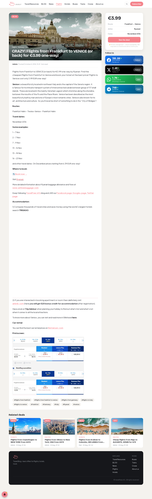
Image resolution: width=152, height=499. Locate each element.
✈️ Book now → (19, 174)
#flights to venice (20, 404)
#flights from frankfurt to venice (45, 400)
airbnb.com (18, 303)
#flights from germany (70, 400)
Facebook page (64, 193)
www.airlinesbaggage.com (25, 188)
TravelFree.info (33, 193)
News (51, 4)
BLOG (43, 4)
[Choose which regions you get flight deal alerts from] (4, 494)
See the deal (124, 40)
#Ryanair (66, 404)
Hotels (67, 4)
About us (99, 4)
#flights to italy (87, 400)
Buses (75, 4)
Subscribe (136, 4)
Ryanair (20, 179)
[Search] (127, 4)
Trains (82, 4)
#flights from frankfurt (22, 400)
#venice (76, 404)
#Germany (46, 404)
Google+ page (79, 193)
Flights (59, 4)
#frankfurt (35, 404)
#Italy (56, 404)
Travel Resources (32, 4)
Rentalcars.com (55, 328)
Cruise (90, 4)
